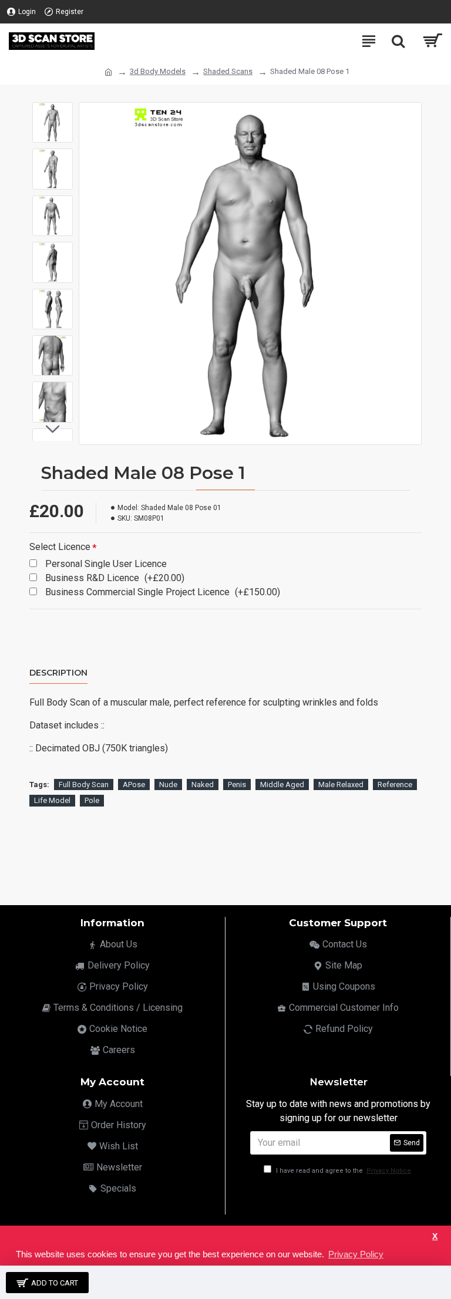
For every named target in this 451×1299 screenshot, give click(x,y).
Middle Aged (282, 784)
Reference (395, 784)
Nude (168, 784)
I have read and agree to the (342, 1171)
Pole (92, 800)
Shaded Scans (228, 71)
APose (134, 784)
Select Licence (59, 546)
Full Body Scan (84, 784)
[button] (53, 111)
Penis (237, 784)
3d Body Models (158, 71)
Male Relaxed (341, 784)
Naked (202, 784)
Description (58, 673)
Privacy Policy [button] (355, 1254)
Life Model (52, 800)
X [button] (434, 1236)
